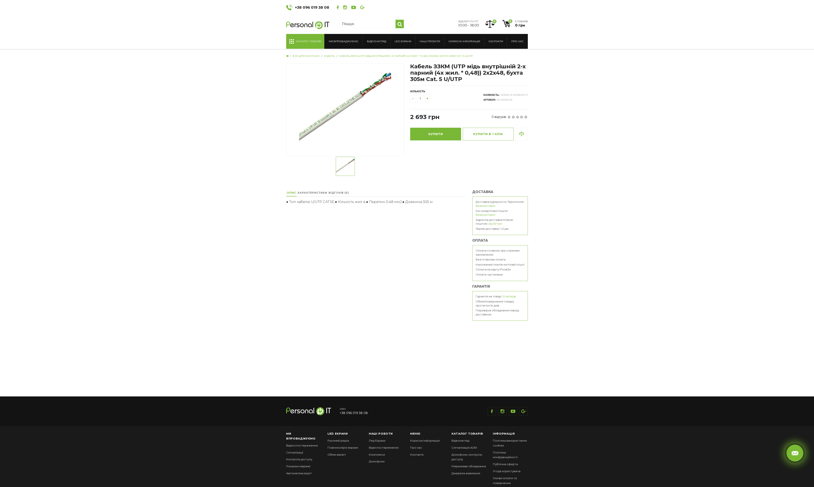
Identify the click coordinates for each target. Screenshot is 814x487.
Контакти (496, 41)
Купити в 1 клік (488, 134)
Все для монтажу (306, 55)
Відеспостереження (384, 447)
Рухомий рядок (338, 440)
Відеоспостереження (302, 445)
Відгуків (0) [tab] (339, 192)
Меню (415, 433)
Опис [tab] (291, 192)
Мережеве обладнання (469, 466)
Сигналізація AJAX (464, 447)
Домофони (377, 461)
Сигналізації (294, 452)
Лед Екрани (377, 440)
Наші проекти (430, 41)
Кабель (329, 55)
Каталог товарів (467, 433)
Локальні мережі (298, 466)
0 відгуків (499, 117)
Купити (435, 134)
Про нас (517, 41)
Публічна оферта (505, 464)
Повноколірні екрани (343, 447)
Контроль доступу (299, 459)
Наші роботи (381, 433)
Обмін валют (337, 454)
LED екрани (403, 41)
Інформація (504, 433)
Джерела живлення (466, 473)
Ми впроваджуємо (343, 41)
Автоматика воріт (299, 473)
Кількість (417, 91)
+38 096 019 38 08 (312, 7)
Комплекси (377, 454)
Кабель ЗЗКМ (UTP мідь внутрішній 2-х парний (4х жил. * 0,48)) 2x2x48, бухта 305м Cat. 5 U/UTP (406, 55)
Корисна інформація (464, 41)
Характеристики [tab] (312, 192)
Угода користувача (506, 471)
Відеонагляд (376, 41)
